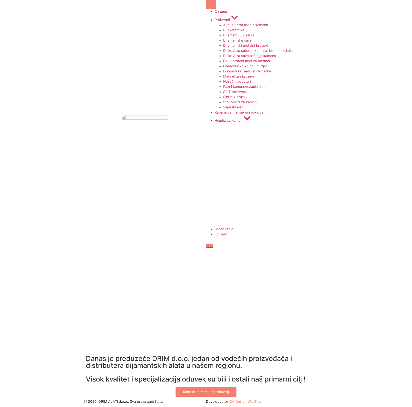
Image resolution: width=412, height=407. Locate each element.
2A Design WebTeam (246, 401)
